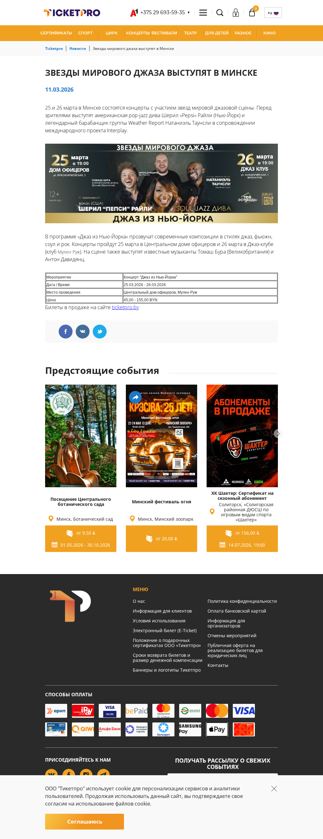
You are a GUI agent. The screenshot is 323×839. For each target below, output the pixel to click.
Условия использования (159, 621)
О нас (139, 601)
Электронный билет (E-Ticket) (165, 630)
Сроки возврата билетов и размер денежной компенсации (168, 657)
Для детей (217, 33)
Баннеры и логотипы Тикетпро (167, 670)
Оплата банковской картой (237, 611)
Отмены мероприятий (232, 635)
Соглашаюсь (84, 821)
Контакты (218, 665)
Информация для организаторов (226, 623)
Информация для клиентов (162, 611)
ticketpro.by (125, 307)
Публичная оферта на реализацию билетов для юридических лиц (235, 650)
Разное (243, 33)
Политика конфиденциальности (242, 601)
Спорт (85, 33)
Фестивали (164, 33)
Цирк (112, 33)
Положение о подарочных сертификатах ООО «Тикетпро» (167, 642)
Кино (269, 33)
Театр (190, 33)
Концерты (138, 33)
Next (278, 433)
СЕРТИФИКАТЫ (56, 33)
